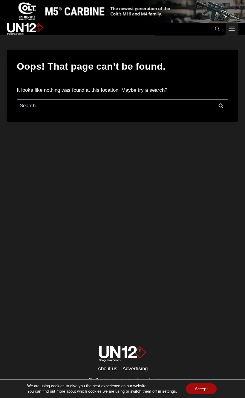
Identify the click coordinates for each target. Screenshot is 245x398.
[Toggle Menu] (232, 29)
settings (169, 391)
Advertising (135, 368)
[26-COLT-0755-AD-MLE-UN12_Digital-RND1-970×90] (122, 11)
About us (107, 368)
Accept (201, 388)
